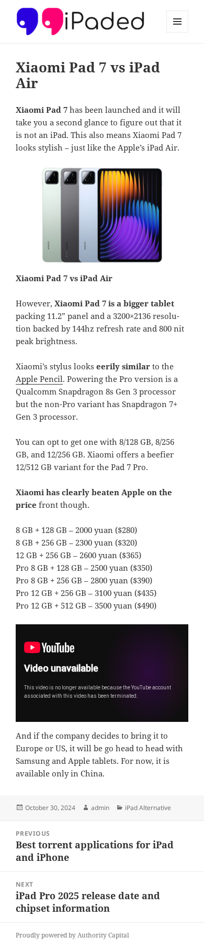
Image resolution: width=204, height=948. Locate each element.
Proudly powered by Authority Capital (72, 935)
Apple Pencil (39, 379)
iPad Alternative (148, 807)
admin (100, 807)
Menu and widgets (177, 32)
